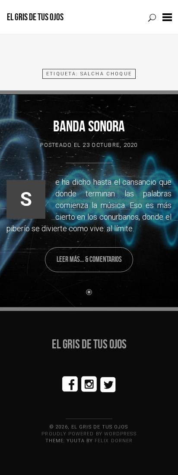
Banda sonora (89, 126)
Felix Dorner (114, 441)
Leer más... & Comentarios (89, 259)
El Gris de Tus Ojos (35, 17)
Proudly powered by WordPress (88, 434)
